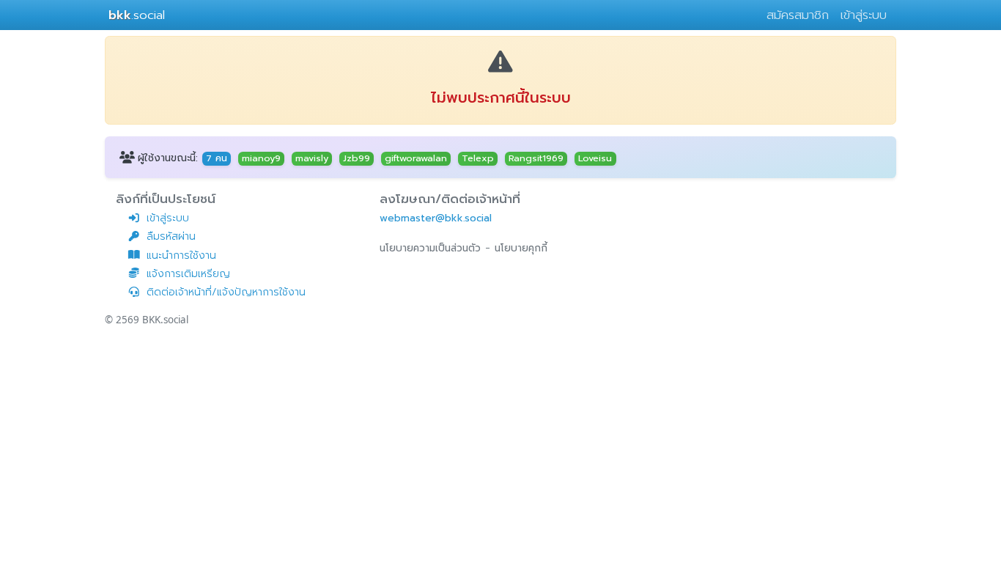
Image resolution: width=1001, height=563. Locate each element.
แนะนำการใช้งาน (181, 255)
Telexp (478, 158)
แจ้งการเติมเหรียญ (188, 274)
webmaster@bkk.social (436, 218)
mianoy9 (261, 158)
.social (136, 15)
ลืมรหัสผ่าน (171, 236)
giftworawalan (416, 158)
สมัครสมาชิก (798, 15)
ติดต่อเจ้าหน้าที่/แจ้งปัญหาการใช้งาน (226, 292)
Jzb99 (356, 158)
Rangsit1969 (536, 158)
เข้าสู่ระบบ (864, 15)
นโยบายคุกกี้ (521, 248)
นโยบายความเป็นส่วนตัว (430, 248)
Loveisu (595, 158)
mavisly (311, 158)
